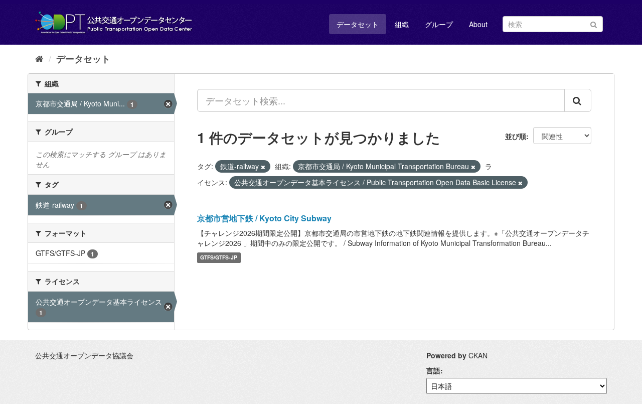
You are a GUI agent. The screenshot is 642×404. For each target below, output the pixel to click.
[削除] (263, 167)
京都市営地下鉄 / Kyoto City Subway (264, 218)
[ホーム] (39, 58)
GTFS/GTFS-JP (218, 257)
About (478, 24)
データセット (358, 24)
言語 (433, 370)
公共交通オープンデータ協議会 (84, 355)
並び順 (515, 136)
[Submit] (593, 23)
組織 (402, 24)
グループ (439, 24)
